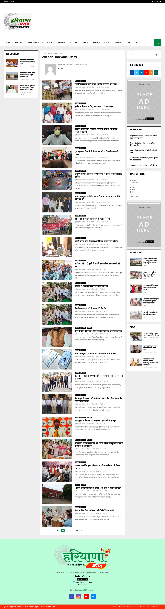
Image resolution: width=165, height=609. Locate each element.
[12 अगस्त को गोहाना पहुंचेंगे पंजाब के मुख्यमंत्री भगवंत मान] (136, 336)
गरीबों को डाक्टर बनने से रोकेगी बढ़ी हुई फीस (92, 219)
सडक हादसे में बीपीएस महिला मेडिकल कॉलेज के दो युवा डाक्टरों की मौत (27, 75)
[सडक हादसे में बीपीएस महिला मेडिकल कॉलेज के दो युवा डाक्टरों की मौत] (12, 76)
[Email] (93, 596)
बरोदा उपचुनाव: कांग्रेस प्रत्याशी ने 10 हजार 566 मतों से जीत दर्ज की (97, 198)
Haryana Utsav (57, 53)
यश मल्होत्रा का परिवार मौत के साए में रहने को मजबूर (143, 165)
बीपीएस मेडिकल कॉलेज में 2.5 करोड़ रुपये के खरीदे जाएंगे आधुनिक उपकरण (150, 260)
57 (77, 531)
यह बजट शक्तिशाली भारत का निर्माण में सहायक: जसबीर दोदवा (150, 348)
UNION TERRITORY (34, 43)
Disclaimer (141, 607)
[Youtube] (86, 596)
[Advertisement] (120, 21)
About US (122, 607)
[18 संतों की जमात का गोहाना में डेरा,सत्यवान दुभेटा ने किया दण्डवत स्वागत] (136, 302)
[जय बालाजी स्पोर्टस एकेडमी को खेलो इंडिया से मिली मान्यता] (136, 288)
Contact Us (132, 43)
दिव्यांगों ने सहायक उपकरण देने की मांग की (91, 286)
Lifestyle (96, 43)
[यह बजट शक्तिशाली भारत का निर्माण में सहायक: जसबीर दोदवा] (136, 349)
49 (67, 531)
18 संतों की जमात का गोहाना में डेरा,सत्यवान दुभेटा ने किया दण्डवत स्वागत (150, 301)
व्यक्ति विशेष (118, 43)
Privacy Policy (131, 607)
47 (58, 531)
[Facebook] (71, 596)
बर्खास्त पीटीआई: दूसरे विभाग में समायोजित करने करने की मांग (97, 265)
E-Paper (107, 43)
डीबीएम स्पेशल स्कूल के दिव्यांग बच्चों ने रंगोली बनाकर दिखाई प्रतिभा (98, 175)
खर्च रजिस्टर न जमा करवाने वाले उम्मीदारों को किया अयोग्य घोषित (27, 62)
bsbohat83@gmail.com (86, 590)
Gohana (77, 81)
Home (8, 43)
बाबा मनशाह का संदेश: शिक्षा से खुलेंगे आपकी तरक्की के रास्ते (98, 331)
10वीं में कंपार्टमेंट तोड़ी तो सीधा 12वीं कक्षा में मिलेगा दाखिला (98, 488)
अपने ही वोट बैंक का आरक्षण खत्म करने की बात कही (95, 421)
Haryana (18, 43)
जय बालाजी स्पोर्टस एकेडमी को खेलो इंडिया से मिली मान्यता (150, 287)
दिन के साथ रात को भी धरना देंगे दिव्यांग (90, 309)
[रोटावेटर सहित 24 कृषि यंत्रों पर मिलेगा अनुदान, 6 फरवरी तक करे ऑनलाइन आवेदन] (12, 89)
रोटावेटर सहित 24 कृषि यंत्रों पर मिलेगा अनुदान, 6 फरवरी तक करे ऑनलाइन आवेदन (27, 87)
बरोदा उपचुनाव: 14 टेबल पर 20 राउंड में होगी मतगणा (95, 353)
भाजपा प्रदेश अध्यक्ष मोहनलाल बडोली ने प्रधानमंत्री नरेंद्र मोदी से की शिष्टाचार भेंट (150, 361)
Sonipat (89, 327)
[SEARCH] (156, 55)
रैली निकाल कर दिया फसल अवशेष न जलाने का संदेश (96, 84)
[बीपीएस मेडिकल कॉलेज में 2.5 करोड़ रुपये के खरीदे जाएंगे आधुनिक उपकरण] (136, 262)
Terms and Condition (152, 607)
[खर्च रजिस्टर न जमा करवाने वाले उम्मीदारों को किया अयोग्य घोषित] (12, 63)
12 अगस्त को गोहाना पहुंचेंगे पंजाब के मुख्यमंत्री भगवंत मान (151, 334)
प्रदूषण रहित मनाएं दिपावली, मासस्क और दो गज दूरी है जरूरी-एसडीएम (96, 130)
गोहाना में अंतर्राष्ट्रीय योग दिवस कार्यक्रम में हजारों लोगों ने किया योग (150, 274)
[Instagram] (78, 596)
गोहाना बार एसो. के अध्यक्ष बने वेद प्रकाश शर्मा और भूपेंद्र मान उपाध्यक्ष (99, 377)
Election (73, 43)
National (62, 43)
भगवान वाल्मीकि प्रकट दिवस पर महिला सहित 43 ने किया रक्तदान (97, 467)
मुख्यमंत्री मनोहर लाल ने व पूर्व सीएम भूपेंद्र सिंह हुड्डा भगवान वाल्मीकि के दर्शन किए (99, 444)
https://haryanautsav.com (65, 65)
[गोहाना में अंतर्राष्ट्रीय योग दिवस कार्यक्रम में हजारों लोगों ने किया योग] (136, 275)
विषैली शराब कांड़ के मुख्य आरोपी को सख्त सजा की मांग (96, 241)
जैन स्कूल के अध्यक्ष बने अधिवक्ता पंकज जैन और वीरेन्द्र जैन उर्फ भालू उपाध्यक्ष (98, 399)
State (49, 43)
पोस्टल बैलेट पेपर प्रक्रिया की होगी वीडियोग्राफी (94, 510)
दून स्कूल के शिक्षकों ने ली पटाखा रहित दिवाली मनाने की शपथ (96, 153)
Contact (114, 607)
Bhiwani (77, 484)
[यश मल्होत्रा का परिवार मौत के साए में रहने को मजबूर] (136, 315)
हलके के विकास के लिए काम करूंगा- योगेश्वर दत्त (94, 107)
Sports (84, 43)
